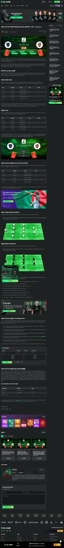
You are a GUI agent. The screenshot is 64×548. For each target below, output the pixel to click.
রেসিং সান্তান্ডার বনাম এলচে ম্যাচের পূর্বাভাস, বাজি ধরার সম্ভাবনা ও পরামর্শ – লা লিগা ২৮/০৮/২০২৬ (55, 30)
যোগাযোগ (27, 5)
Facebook (16, 32)
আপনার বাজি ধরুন (56, 102)
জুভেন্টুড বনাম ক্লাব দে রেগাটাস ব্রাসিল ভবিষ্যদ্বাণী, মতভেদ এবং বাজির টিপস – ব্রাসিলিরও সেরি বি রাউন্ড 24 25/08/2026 (54, 72)
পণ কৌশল (2, 539)
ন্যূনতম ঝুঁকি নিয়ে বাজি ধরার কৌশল (54, 536)
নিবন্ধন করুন (57, 1)
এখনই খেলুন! (57, 544)
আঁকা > (24, 153)
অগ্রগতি (10, 188)
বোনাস (56, 5)
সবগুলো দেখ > (60, 25)
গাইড (12, 307)
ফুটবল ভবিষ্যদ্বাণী (11, 436)
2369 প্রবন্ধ (21, 472)
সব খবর (34, 536)
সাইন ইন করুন (50, 1)
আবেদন (51, 5)
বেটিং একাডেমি (6, 5)
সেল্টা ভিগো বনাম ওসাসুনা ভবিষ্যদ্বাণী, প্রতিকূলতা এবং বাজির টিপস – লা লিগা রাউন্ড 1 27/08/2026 (55, 48)
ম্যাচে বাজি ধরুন (10, 280)
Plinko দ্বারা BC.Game (53, 539)
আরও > (44, 416)
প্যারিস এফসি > (24, 151)
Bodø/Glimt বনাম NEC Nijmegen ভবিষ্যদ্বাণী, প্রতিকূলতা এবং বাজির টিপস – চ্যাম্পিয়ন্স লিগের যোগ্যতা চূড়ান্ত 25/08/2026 (55, 79)
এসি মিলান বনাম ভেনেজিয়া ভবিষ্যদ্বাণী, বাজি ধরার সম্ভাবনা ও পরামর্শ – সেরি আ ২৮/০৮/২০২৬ (55, 36)
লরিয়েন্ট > (24, 155)
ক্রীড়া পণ (2, 5)
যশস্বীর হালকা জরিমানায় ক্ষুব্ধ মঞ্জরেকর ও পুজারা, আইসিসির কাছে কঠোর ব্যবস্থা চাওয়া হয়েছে (55, 54)
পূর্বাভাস (17, 5)
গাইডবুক (11, 5)
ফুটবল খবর (35, 539)
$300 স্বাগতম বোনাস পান (8, 201)
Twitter (10, 32)
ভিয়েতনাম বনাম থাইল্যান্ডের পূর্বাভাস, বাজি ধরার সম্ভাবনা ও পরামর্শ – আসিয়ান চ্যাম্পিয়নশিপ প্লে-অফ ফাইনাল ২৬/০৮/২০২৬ (55, 65)
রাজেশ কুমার (6, 31)
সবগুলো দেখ (43, 432)
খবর (14, 5)
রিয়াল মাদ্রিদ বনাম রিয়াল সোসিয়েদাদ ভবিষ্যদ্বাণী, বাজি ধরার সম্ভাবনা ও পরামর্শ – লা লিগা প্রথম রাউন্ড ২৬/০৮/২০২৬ (55, 59)
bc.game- (18, 400)
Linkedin (13, 32)
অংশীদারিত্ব (42, 336)
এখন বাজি (7, 362)
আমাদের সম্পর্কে (22, 5)
